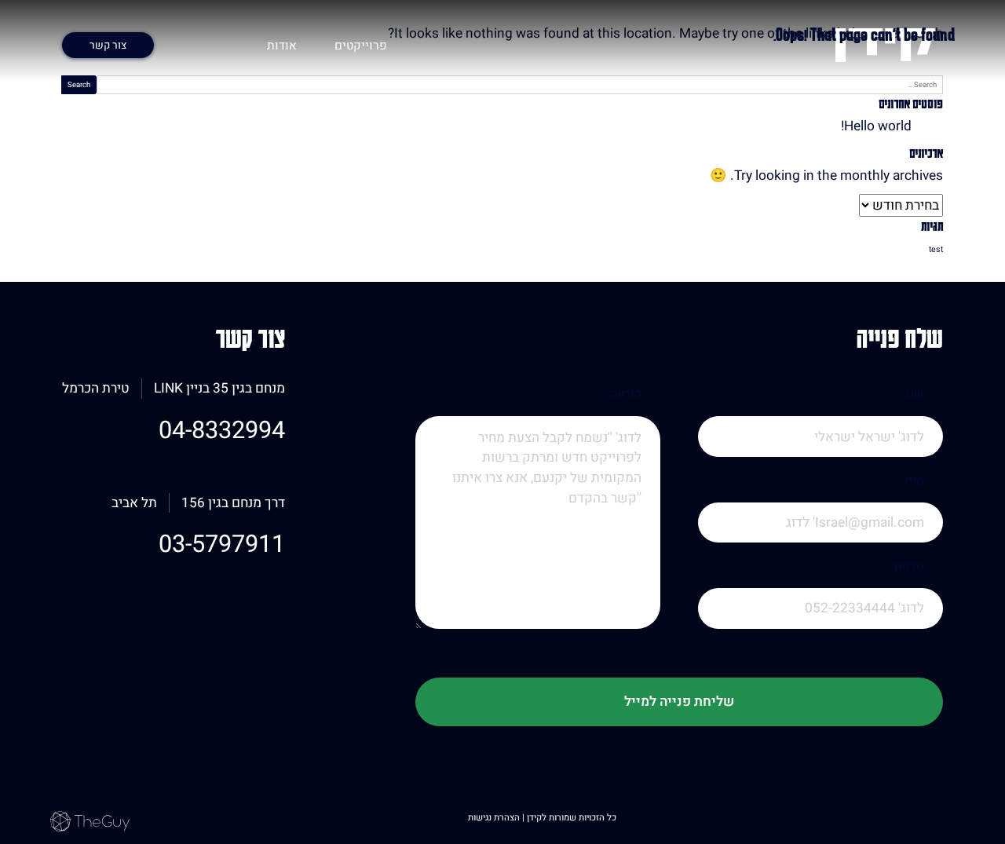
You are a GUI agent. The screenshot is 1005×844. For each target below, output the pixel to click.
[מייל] (820, 543)
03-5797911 (222, 544)
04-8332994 (222, 430)
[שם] (820, 457)
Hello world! (876, 126)
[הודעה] (537, 543)
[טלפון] (820, 629)
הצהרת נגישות (495, 817)
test (936, 249)
